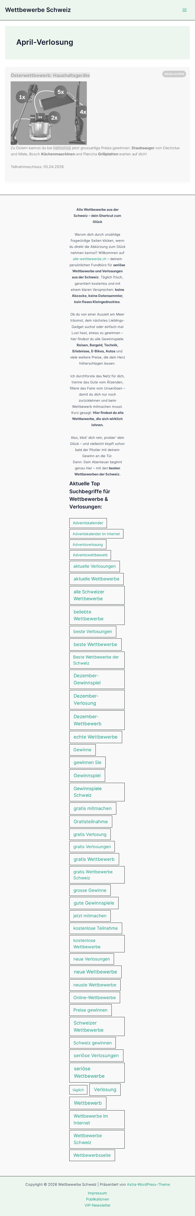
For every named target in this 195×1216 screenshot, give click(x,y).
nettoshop (62, 148)
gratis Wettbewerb (94, 859)
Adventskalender (88, 523)
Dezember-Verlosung (86, 699)
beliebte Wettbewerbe (89, 615)
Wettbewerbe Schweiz (38, 9)
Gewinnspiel (87, 775)
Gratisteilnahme (91, 821)
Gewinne (82, 749)
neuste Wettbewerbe (94, 984)
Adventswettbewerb (90, 555)
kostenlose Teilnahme (95, 928)
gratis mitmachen (93, 808)
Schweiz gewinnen (92, 1042)
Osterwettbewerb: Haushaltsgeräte (50, 75)
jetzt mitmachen (89, 915)
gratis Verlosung (89, 834)
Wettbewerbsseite (92, 1155)
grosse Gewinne (89, 890)
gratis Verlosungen (92, 846)
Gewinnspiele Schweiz (88, 792)
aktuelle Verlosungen (94, 566)
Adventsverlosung (88, 544)
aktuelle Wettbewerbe (96, 578)
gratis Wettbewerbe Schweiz (93, 875)
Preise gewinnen (90, 1010)
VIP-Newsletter (97, 1205)
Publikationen (97, 1199)
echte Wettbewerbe (96, 737)
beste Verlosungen (92, 631)
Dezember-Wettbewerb (88, 720)
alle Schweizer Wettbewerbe (89, 595)
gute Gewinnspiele (94, 903)
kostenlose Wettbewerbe (87, 943)
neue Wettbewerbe (95, 972)
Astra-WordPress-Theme (148, 1184)
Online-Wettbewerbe (94, 997)
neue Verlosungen (91, 959)
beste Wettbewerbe (95, 644)
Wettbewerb (88, 1103)
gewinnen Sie (87, 762)
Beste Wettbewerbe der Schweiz (96, 660)
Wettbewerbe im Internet (91, 1119)
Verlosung (105, 1089)
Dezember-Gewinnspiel (87, 679)
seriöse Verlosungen (96, 1055)
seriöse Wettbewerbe (89, 1072)
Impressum (97, 1193)
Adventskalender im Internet (96, 534)
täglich (78, 1090)
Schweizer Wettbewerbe (89, 1026)
